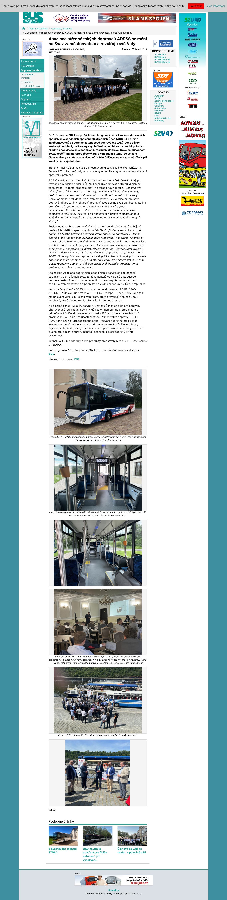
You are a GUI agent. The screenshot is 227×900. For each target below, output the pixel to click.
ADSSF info (160, 54)
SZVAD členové (162, 62)
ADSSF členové (162, 59)
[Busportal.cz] (33, 17)
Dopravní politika (38, 28)
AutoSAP (159, 96)
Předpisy (28, 82)
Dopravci (26, 99)
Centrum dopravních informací (160, 108)
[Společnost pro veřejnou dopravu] (32, 48)
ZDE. (77, 359)
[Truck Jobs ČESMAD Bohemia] (114, 880)
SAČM (157, 113)
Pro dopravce (28, 90)
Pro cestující (27, 66)
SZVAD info (160, 57)
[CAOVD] (71, 18)
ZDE (51, 353)
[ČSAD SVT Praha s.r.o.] (32, 138)
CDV (156, 115)
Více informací (216, 6)
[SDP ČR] (137, 18)
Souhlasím (196, 6)
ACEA (157, 98)
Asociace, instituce (61, 28)
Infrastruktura (28, 103)
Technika (26, 95)
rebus (125, 49)
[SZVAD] (192, 63)
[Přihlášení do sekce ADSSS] (163, 133)
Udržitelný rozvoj (32, 86)
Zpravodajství (28, 61)
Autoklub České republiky (162, 119)
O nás (24, 108)
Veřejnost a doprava (32, 112)
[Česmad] (192, 168)
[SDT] (163, 80)
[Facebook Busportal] (163, 43)
